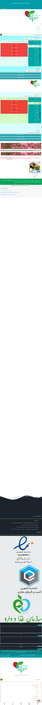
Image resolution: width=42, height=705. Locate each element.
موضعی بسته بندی (14, 54)
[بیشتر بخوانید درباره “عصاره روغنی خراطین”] (36, 171)
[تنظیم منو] (41, 24)
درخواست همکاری (20, 74)
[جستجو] (1, 35)
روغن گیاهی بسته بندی (35, 174)
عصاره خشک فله (14, 44)
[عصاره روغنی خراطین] (34, 167)
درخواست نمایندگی (20, 72)
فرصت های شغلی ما (21, 77)
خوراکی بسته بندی (14, 51)
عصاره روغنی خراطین (34, 173)
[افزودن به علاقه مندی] (34, 171)
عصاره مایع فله (14, 47)
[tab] (34, 41)
